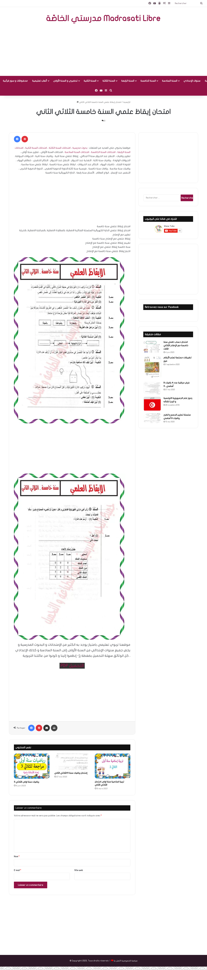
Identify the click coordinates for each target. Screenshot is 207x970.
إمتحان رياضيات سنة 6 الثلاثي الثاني (70, 773)
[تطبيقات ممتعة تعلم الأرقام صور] (152, 367)
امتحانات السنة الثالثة (60, 148)
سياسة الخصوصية (129, 961)
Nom (17, 856)
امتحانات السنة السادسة (77, 152)
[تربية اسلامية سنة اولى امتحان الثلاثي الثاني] (112, 766)
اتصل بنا (117, 961)
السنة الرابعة (127, 80)
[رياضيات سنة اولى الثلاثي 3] (31, 766)
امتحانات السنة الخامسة (103, 152)
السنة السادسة (169, 80)
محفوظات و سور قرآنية (15, 80)
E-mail (17, 870)
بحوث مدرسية (79, 148)
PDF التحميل (72, 665)
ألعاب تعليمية (39, 80)
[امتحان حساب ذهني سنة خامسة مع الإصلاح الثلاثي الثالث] (152, 346)
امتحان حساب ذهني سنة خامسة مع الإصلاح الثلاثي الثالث (175, 345)
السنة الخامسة (148, 80)
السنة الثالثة (109, 80)
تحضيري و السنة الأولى (65, 80)
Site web (78, 870)
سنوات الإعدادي (192, 80)
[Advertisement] (103, 50)
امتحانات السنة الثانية (36, 148)
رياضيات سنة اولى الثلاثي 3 (26, 782)
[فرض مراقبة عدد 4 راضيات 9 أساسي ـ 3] (152, 387)
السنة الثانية (90, 80)
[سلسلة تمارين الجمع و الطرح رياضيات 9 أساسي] (152, 418)
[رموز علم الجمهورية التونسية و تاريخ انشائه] (152, 404)
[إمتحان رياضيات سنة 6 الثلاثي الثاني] (72, 762)
